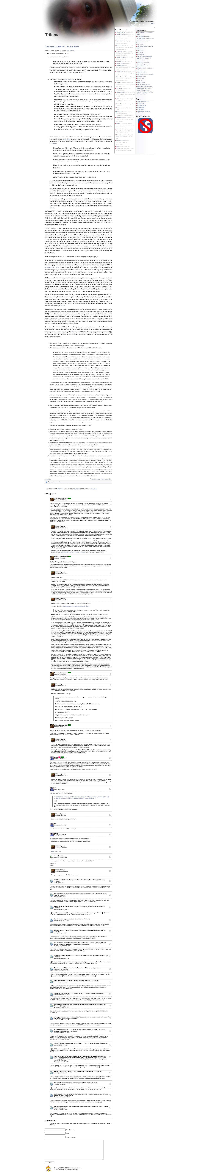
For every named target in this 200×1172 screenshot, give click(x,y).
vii (56, 318)
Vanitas (48, 479)
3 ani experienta (57, 482)
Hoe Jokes (140, 44)
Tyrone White (119, 61)
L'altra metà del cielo (142, 42)
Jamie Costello (58, 855)
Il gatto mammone (142, 72)
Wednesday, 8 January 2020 (62, 958)
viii (72, 331)
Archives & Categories (143, 101)
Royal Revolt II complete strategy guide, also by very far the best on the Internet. (145, 38)
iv (98, 129)
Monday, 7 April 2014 (59, 896)
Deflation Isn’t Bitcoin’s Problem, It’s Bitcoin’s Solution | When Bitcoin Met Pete (78, 879)
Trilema (52, 34)
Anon (117, 98)
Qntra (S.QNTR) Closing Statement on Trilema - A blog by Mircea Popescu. (77, 1043)
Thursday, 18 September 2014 (62, 945)
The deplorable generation (144, 84)
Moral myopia (140, 78)
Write (52, 851)
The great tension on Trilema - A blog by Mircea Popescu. (71, 1082)
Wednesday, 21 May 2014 (61, 909)
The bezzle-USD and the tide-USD (62, 46)
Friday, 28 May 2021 (59, 1084)
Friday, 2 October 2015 (60, 825)
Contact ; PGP (141, 103)
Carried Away (140, 54)
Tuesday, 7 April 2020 (60, 834)
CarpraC (118, 82)
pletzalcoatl (119, 51)
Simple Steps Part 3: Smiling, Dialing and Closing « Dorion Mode (73, 1071)
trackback (94, 489)
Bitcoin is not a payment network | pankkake (67, 919)
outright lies (66, 139)
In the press (140, 109)
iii (78, 89)
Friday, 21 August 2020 (60, 857)
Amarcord (139, 80)
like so (55, 143)
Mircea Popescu (70, 50)
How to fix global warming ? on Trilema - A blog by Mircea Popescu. (74, 993)
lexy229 (118, 123)
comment (77, 489)
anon (117, 129)
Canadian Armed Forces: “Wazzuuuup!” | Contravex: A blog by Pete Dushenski (78, 930)
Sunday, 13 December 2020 (61, 1061)
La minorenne (141, 82)
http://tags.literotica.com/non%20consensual (73, 552)
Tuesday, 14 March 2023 (60, 1109)
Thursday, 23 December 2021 (62, 1097)
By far (152, 23)
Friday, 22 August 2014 (60, 933)
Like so (52, 208)
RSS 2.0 (60, 489)
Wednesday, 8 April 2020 (60, 1045)
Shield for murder (141, 76)
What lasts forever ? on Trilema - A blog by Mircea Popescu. (72, 980)
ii (111, 86)
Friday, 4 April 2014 (59, 789)
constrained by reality (52, 267)
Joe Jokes (140, 52)
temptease (119, 88)
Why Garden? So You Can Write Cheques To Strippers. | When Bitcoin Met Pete (78, 906)
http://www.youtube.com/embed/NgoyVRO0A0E (76, 606)
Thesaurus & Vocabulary (143, 111)
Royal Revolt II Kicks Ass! (144, 66)
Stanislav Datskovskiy (61, 498)
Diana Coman (119, 40)
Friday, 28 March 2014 (60, 499)
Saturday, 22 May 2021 (60, 1073)
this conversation (69, 79)
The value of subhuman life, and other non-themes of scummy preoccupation (144, 58)
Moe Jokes (140, 50)
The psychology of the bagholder (100, 479)
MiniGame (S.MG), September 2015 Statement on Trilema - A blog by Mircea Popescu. (80, 955)
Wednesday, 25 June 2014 (61, 920)
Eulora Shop (140, 107)
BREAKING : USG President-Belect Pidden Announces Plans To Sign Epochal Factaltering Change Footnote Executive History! (145, 90)
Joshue (118, 148)
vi (110, 269)
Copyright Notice (141, 105)
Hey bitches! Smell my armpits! (145, 74)
